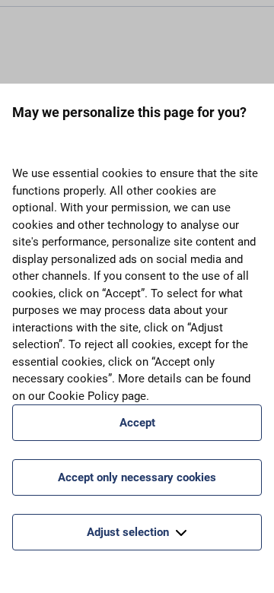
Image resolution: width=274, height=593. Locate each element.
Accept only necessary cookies (137, 477)
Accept (137, 423)
